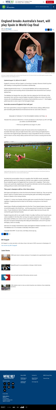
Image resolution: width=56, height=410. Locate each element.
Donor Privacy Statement (35, 379)
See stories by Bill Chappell (9, 245)
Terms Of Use (46, 378)
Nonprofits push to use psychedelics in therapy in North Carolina (26, 265)
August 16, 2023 (36, 124)
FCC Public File (35, 381)
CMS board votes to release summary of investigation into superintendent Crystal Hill (31, 255)
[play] (4, 7)
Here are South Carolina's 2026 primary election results (24, 275)
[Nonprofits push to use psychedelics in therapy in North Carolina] (5, 267)
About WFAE (23, 375)
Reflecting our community (24, 379)
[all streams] (54, 7)
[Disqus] (28, 317)
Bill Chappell (8, 29)
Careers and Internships (23, 382)
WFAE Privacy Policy (47, 375)
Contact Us (34, 375)
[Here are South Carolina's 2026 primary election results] (5, 277)
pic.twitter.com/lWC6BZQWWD (28, 121)
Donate (50, 2)
